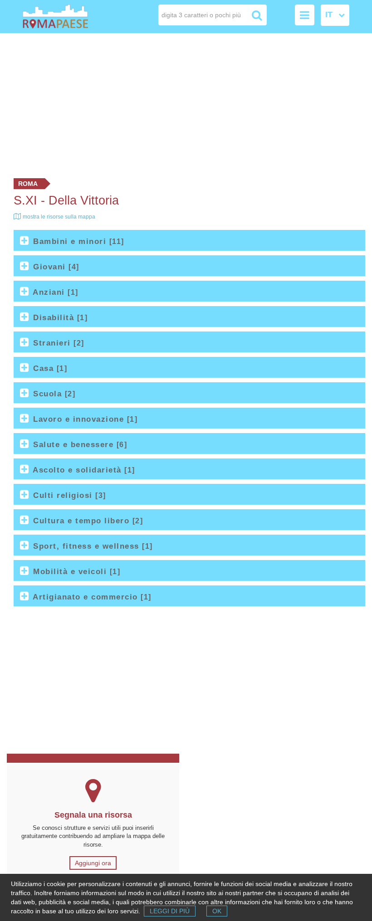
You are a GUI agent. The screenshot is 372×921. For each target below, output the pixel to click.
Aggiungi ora (93, 863)
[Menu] (304, 15)
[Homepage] (55, 17)
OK (216, 911)
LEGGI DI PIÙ (170, 911)
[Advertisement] (186, 103)
